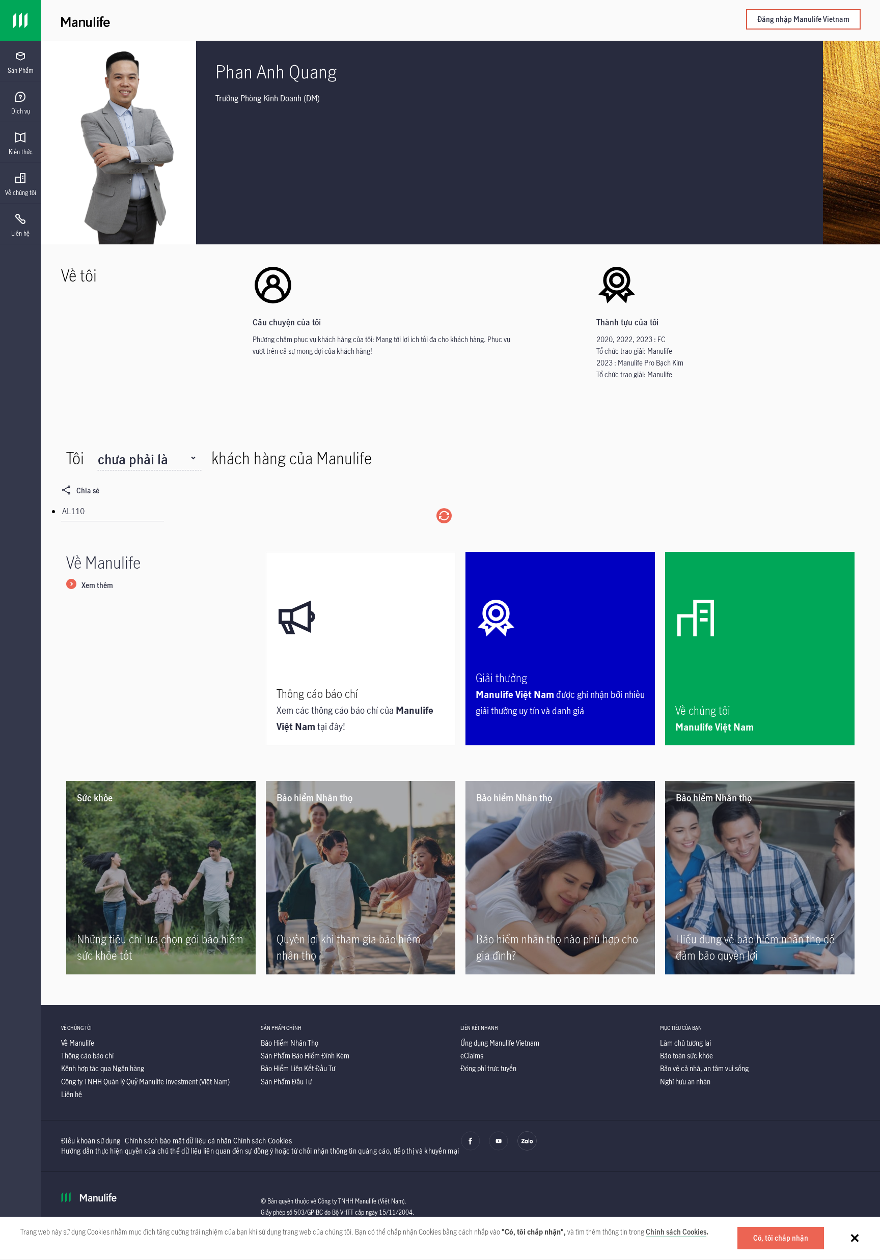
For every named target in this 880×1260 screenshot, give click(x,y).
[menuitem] (20, 63)
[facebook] (470, 1148)
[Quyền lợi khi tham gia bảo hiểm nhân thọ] (360, 877)
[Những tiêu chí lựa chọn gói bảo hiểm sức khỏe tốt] (161, 877)
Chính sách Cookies (676, 1232)
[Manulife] (260, 20)
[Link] (20, 20)
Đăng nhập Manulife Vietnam (803, 19)
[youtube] (498, 1148)
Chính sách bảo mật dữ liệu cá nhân (178, 1140)
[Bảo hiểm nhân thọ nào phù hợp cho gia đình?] (560, 877)
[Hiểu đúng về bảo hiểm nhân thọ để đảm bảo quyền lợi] (760, 877)
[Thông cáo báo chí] (360, 648)
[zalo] (527, 1148)
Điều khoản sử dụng (90, 1140)
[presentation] (20, 61)
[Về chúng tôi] (760, 648)
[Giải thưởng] (560, 648)
